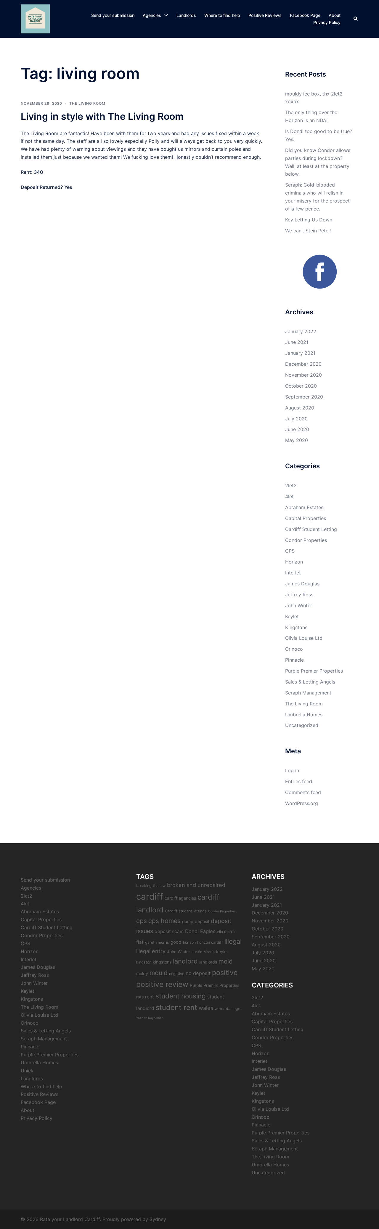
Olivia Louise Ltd (303, 638)
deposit (202, 921)
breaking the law (151, 885)
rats (140, 996)
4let (289, 496)
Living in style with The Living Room (102, 116)
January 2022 (300, 331)
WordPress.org (301, 803)
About (335, 15)
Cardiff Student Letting (311, 529)
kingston (143, 962)
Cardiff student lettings (186, 911)
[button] (356, 19)
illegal (233, 941)
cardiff (149, 896)
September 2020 (304, 397)
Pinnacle (294, 660)
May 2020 (296, 440)
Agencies (152, 15)
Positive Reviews (265, 15)
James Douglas (302, 584)
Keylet (292, 616)
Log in (292, 770)
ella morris (226, 932)
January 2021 (300, 353)
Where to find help (222, 15)
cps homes (164, 920)
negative (176, 973)
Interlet (293, 573)
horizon (189, 942)
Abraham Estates (304, 507)
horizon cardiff (210, 942)
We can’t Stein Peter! (308, 231)
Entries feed (298, 781)
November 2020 (303, 375)
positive (225, 972)
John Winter (298, 605)
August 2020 (299, 408)
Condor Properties (306, 540)
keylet (222, 951)
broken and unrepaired (196, 885)
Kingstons (296, 627)
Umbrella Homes (303, 715)
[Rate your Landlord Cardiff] (35, 18)
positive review (162, 984)
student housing (180, 996)
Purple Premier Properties (314, 671)
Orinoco (294, 649)
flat (140, 942)
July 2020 (296, 419)
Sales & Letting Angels (310, 682)
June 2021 (296, 342)
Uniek (27, 1070)
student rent (176, 1007)
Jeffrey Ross (299, 595)
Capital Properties (305, 518)
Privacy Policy (327, 22)
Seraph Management (308, 693)
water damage (227, 1008)
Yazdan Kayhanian (149, 1018)
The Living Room (87, 103)
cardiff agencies (180, 898)
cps (141, 920)
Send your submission (112, 15)
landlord (185, 961)
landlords (208, 961)
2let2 (291, 485)
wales (206, 1008)
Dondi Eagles (200, 931)
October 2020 (301, 386)
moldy (142, 973)
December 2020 (303, 364)
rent (149, 997)
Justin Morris (203, 952)
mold (226, 961)
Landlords (186, 15)
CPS (290, 551)
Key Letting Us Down (308, 220)
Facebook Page (305, 15)
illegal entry (151, 951)
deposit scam (169, 931)
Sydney (158, 1219)
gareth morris (157, 942)
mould (159, 973)
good (176, 942)
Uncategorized (301, 725)
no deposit (198, 973)
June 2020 (297, 429)
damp (187, 921)
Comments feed (303, 792)
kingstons (162, 961)
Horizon (294, 562)
